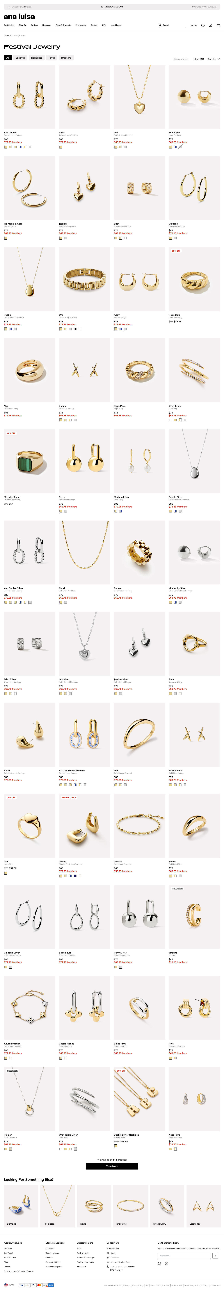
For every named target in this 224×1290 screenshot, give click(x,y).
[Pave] (25, 147)
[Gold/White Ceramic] (65, 329)
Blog (6, 1262)
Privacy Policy (137, 1285)
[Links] (15, 147)
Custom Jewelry (52, 1253)
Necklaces (36, 57)
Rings (52, 57)
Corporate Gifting (53, 1262)
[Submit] (215, 1256)
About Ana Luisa (13, 1242)
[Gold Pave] (120, 238)
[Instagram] (159, 1263)
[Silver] (30, 147)
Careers (7, 1267)
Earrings (20, 57)
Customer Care (85, 1242)
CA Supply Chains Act (211, 1285)
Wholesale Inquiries (54, 1267)
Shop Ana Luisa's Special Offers (17, 1271)
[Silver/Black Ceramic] (75, 329)
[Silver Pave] (125, 238)
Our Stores (50, 1248)
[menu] (210, 25)
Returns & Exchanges (86, 1257)
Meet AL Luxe (10, 1257)
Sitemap (126, 1285)
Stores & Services (55, 1242)
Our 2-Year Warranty (85, 1262)
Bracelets (66, 57)
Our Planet (8, 1253)
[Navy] (75, 876)
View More (112, 1166)
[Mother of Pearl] (10, 1058)
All (7, 57)
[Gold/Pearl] (115, 511)
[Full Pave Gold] (170, 420)
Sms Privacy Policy (192, 1285)
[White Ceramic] (80, 329)
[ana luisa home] (112, 14)
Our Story (8, 1248)
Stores (194, 25)
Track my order (83, 1253)
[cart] (218, 25)
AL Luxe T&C (176, 1285)
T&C (147, 1285)
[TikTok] (166, 1263)
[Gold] (5, 147)
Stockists (49, 1257)
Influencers (81, 1267)
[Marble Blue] (20, 147)
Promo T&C (155, 1285)
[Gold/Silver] (10, 147)
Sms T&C (166, 1285)
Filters (196, 59)
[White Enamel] (180, 693)
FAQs (79, 1248)
